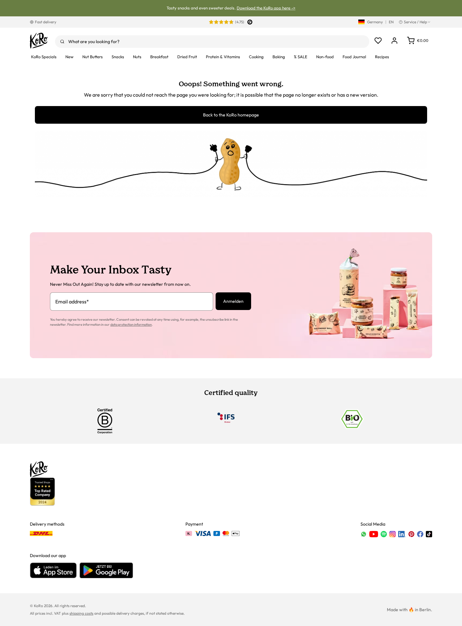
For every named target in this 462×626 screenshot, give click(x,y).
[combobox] (212, 41)
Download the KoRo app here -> (266, 7)
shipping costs (81, 613)
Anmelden (233, 301)
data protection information (131, 324)
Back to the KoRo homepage (231, 115)
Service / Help (415, 22)
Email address (72, 301)
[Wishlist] (378, 40)
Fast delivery (45, 22)
